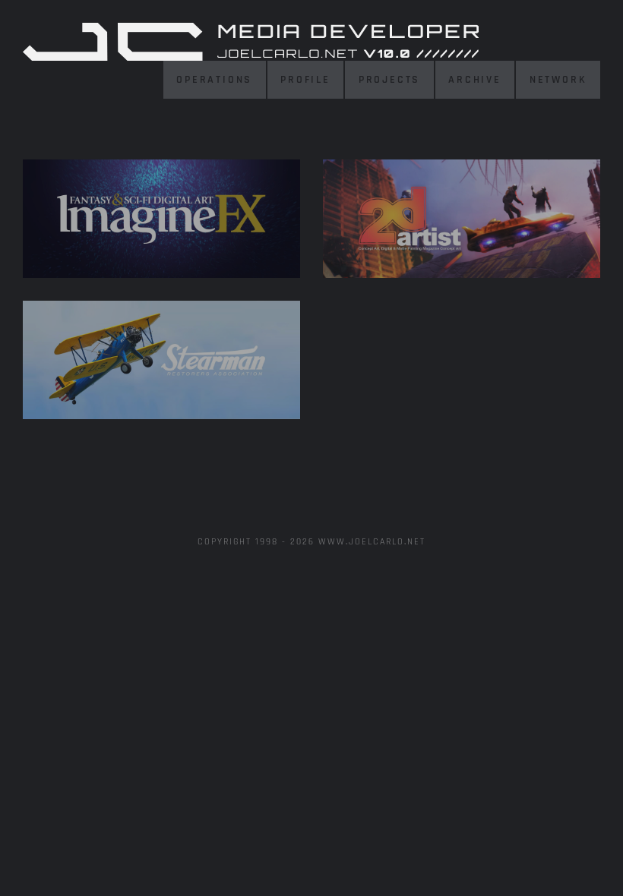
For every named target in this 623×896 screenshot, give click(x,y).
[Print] (161, 218)
